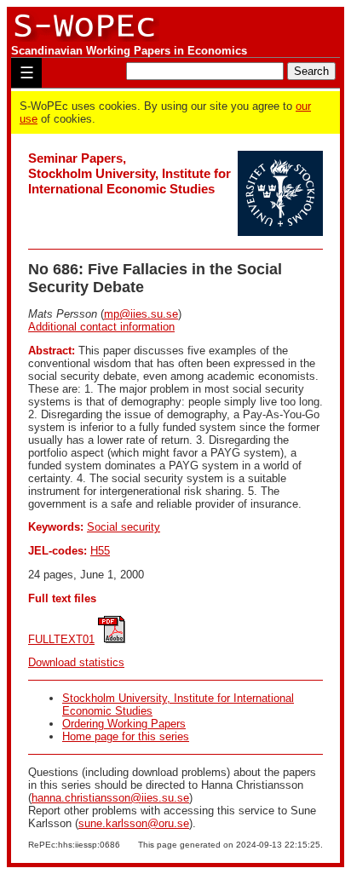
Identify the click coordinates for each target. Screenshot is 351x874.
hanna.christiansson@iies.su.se (110, 797)
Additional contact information (101, 326)
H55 (100, 550)
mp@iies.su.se (141, 314)
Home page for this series (125, 736)
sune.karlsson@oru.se (133, 823)
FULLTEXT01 (61, 639)
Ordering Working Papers (124, 723)
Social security (123, 526)
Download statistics (76, 662)
